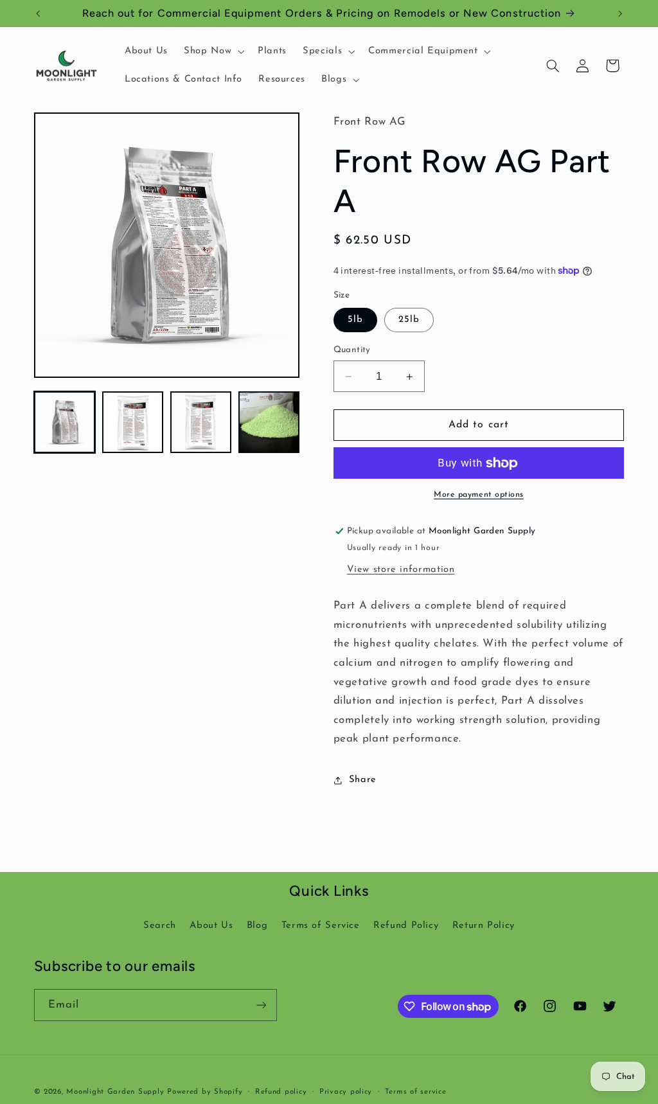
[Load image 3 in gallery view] (201, 422)
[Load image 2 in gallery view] (133, 422)
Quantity (352, 350)
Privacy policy (345, 1092)
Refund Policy (405, 925)
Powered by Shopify (204, 1092)
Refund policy (281, 1092)
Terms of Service (320, 925)
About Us (211, 925)
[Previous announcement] (38, 13)
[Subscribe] (261, 1004)
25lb (409, 320)
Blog (257, 925)
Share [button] (363, 780)
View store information (401, 569)
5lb (355, 320)
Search (159, 925)
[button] (213, 51)
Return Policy (483, 925)
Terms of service (416, 1092)
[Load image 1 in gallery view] (65, 422)
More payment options (479, 495)
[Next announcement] (620, 13)
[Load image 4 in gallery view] (269, 422)
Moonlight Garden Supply (116, 1092)
